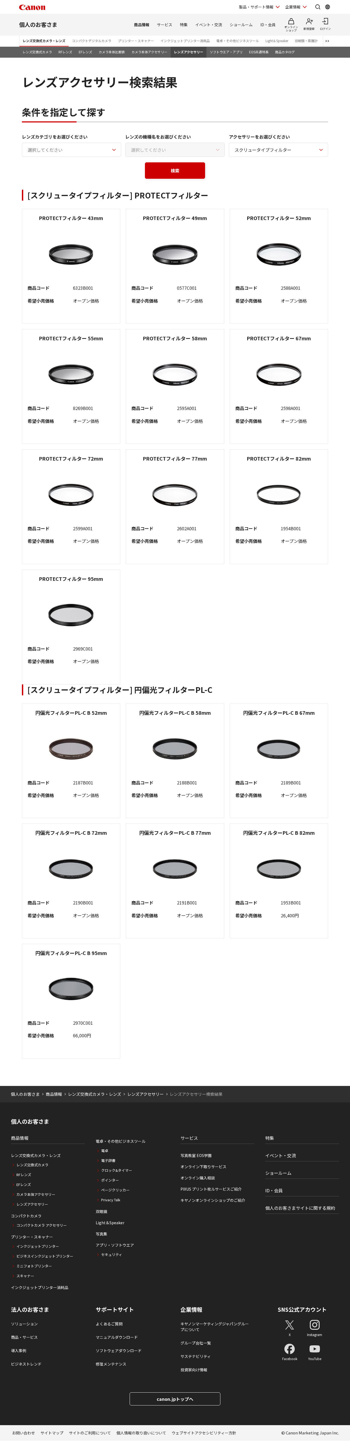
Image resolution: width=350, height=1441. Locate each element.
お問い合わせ (23, 1433)
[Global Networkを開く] (327, 7)
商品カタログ (285, 51)
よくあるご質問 (109, 1323)
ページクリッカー (115, 1190)
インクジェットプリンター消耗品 (185, 40)
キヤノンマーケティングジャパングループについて (214, 1326)
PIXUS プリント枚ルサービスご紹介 (211, 1189)
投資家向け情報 (193, 1369)
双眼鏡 (101, 1211)
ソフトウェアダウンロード (119, 1350)
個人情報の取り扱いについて (141, 1433)
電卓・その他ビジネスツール (237, 40)
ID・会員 (268, 24)
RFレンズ (65, 51)
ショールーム (241, 24)
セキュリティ (111, 1254)
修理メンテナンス (111, 1364)
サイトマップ (51, 1433)
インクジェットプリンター (37, 1246)
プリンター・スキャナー (136, 40)
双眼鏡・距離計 (306, 40)
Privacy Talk (110, 1199)
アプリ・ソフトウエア (115, 1245)
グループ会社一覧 (195, 1343)
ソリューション (24, 1323)
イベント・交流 (208, 24)
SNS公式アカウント (302, 1309)
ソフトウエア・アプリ (226, 51)
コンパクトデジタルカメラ (91, 40)
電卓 (104, 1150)
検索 (175, 170)
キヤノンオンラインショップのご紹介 (212, 1200)
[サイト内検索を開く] (317, 7)
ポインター (110, 1180)
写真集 (101, 1234)
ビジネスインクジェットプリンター (44, 1256)
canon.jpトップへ (175, 1399)
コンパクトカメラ (26, 1216)
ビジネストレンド (26, 1364)
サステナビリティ (195, 1356)
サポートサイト (115, 1309)
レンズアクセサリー (188, 51)
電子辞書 (108, 1160)
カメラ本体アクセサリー (149, 51)
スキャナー (25, 1275)
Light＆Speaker (277, 40)
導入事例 (18, 1350)
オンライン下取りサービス (203, 1166)
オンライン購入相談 (197, 1178)
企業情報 (293, 7)
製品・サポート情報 (256, 7)
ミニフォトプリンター (34, 1266)
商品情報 (141, 24)
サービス (164, 24)
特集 (184, 24)
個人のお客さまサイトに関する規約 (300, 1208)
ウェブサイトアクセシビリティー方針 (204, 1433)
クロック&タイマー (116, 1170)
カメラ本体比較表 (112, 51)
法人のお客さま (30, 1309)
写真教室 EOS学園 (196, 1155)
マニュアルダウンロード (117, 1337)
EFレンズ (85, 51)
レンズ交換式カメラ (37, 51)
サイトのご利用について (90, 1433)
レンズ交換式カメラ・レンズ (44, 40)
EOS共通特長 (259, 51)
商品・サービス (24, 1337)
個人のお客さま (38, 24)
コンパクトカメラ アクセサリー (41, 1225)
